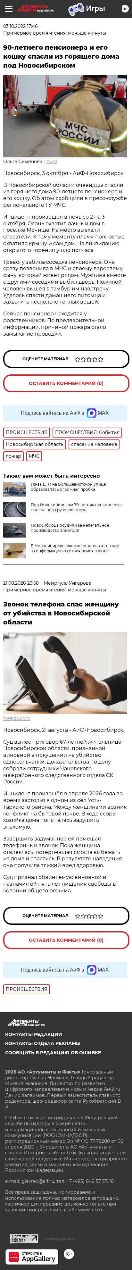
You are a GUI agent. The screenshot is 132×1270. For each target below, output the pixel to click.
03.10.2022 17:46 (20, 26)
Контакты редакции (33, 1034)
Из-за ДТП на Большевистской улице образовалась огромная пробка (68, 487)
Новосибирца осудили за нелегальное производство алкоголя (70, 528)
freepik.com (16, 718)
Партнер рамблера (60, 1239)
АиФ (51, 161)
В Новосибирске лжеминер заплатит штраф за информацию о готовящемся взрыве (75, 548)
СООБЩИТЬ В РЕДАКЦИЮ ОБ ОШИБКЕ (53, 1053)
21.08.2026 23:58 (21, 583)
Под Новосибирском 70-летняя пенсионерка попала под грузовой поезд (76, 507)
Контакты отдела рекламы (42, 1043)
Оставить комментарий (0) (66, 383)
